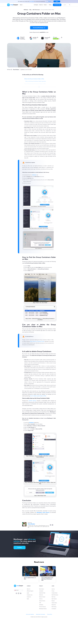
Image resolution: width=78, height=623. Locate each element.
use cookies (32, 1)
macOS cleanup (32, 400)
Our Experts (54, 608)
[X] (20, 593)
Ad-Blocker (41, 604)
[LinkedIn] (18, 593)
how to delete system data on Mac (38, 395)
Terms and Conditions (30, 614)
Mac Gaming (54, 606)
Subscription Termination (40, 614)
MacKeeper (26, 9)
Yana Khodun (31, 524)
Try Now (19, 547)
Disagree (49, 1)
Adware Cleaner (42, 600)
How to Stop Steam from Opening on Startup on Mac (47, 579)
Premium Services (42, 606)
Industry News (54, 602)
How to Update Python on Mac (30, 578)
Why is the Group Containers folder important (35, 81)
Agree (57, 1)
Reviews (53, 600)
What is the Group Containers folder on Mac (34, 78)
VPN (40, 602)
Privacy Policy (49, 614)
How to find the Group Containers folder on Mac (35, 83)
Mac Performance (36, 9)
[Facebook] (16, 593)
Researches (54, 604)
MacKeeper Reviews (43, 608)
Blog (30, 9)
